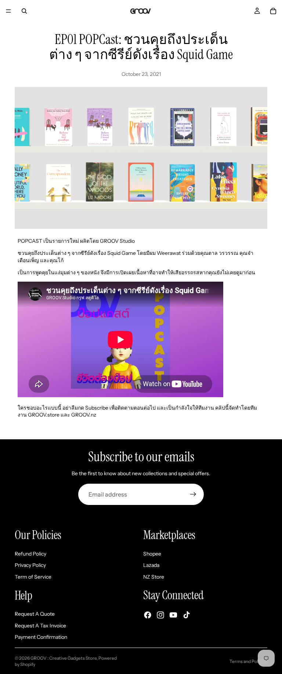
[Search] (24, 11)
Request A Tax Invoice (40, 625)
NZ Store (153, 577)
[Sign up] (193, 494)
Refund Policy (30, 553)
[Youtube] (173, 615)
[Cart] (273, 11)
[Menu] (8, 11)
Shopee (152, 553)
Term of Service (33, 577)
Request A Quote (35, 614)
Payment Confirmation (41, 637)
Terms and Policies (248, 661)
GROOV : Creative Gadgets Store (63, 658)
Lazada (151, 565)
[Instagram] (160, 615)
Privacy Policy (30, 565)
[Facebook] (147, 615)
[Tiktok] (186, 615)
